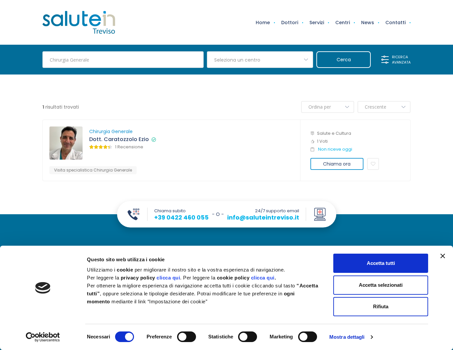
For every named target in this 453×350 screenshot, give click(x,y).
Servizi (316, 22)
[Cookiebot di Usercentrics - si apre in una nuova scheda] (43, 337)
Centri (342, 22)
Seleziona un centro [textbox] (237, 60)
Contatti (395, 22)
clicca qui (168, 277)
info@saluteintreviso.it (263, 217)
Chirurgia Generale (111, 131)
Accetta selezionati (381, 285)
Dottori (289, 22)
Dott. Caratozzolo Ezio (119, 139)
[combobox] (260, 59)
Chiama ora (337, 164)
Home (263, 22)
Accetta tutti (381, 263)
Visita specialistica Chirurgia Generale (93, 170)
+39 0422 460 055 (181, 217)
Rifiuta (380, 306)
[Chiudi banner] (442, 256)
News (367, 22)
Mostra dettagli (347, 337)
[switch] (186, 336)
